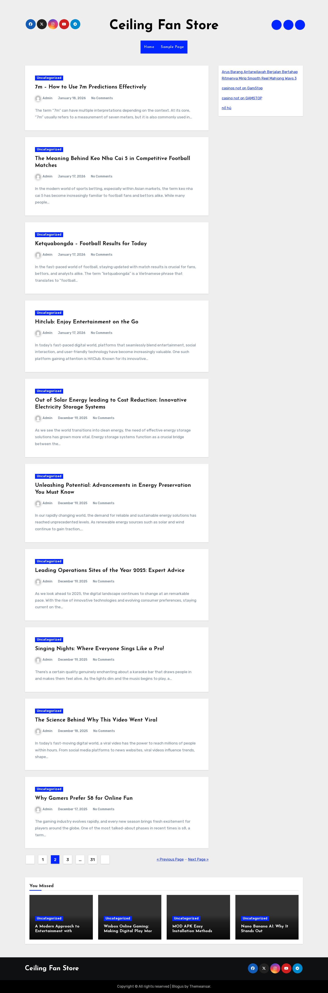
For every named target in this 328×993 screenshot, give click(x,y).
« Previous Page (170, 859)
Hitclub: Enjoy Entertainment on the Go (86, 322)
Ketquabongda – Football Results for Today (91, 244)
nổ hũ (226, 108)
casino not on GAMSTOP (242, 98)
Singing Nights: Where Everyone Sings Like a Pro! (99, 649)
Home (149, 47)
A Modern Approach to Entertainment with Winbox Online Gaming (57, 931)
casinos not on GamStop (242, 88)
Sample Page (172, 47)
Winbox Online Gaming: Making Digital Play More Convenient (129, 931)
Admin (47, 98)
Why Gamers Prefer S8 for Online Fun (84, 798)
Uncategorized (49, 78)
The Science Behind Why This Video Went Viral (96, 720)
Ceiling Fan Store (164, 26)
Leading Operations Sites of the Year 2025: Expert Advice (110, 570)
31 (92, 859)
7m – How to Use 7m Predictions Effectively (90, 87)
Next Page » (198, 859)
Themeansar (199, 986)
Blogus (178, 986)
